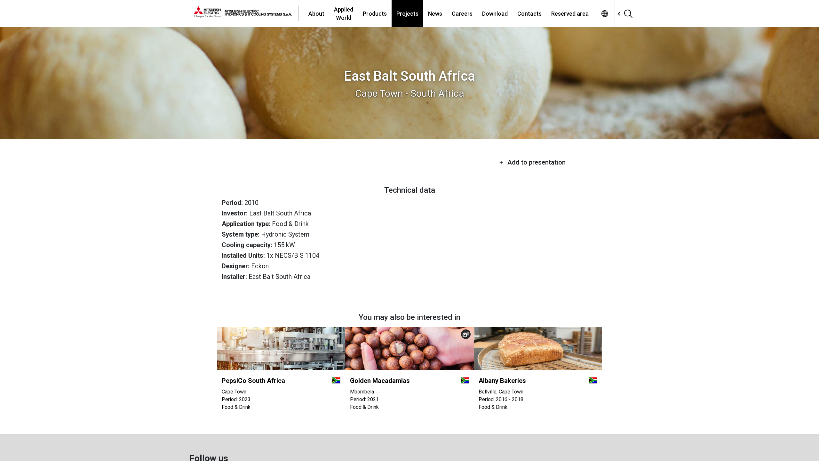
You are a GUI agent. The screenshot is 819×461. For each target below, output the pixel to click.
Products (375, 13)
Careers (462, 13)
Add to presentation (536, 162)
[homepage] (246, 13)
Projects (407, 13)
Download (495, 13)
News (435, 13)
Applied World (343, 13)
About (316, 13)
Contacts (529, 13)
